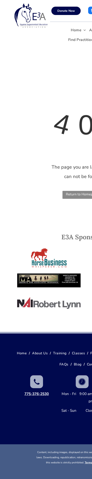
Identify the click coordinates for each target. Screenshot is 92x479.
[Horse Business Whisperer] (49, 258)
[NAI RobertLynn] (49, 303)
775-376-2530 (36, 393)
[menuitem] (78, 30)
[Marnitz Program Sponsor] (49, 280)
